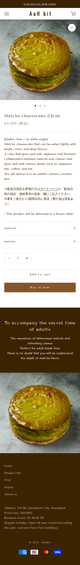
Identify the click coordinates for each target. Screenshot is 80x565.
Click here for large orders (40, 3)
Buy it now (40, 287)
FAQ (7, 480)
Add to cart (40, 274)
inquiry (9, 487)
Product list (12, 473)
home (8, 466)
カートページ (49, 189)
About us (10, 494)
